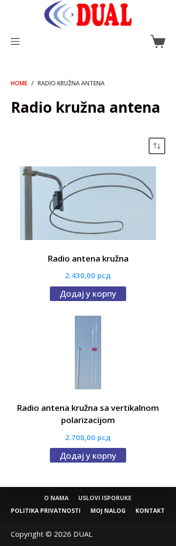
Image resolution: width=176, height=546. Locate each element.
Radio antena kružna (88, 258)
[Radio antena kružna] (88, 203)
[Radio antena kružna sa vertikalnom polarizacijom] (88, 352)
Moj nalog (108, 511)
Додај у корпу (88, 293)
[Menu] (15, 41)
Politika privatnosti (46, 511)
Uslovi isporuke (105, 498)
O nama (56, 498)
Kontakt (150, 511)
